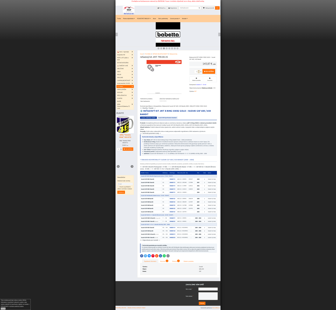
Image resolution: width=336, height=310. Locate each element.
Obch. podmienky (163, 18)
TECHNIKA (120, 86)
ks (123, 158)
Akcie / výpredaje (124, 52)
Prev (118, 166)
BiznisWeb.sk (216, 308)
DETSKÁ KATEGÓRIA (122, 63)
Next (132, 166)
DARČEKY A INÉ (123, 65)
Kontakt (184, 18)
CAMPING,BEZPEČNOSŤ (123, 80)
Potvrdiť (3, 308)
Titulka (119, 18)
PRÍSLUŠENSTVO (122, 95)
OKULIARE (120, 77)
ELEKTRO (119, 98)
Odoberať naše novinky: (123, 181)
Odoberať (121, 192)
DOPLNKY (120, 92)
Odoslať (202, 303)
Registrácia (173, 8)
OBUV (118, 71)
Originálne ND (121, 55)
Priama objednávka (128, 18)
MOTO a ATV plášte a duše (123, 59)
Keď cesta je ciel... (129, 13)
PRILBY (119, 74)
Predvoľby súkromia (120, 308)
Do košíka (209, 71)
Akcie (154, 18)
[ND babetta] (168, 46)
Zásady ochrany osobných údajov (136, 308)
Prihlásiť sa (162, 8)
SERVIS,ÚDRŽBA (121, 89)
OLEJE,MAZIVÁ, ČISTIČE (123, 83)
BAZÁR (119, 101)
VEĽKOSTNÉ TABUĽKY (143, 18)
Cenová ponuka (174, 18)
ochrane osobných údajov (17, 306)
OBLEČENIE (120, 68)
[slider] (163, 101)
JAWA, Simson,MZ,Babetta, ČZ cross (123, 106)
